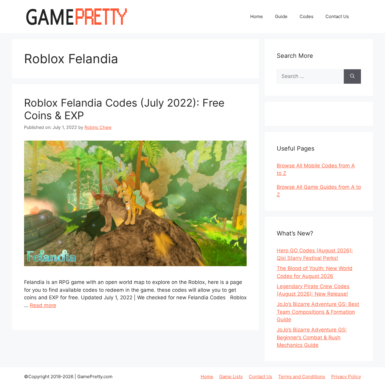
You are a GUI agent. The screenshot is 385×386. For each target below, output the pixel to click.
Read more (43, 305)
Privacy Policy (346, 376)
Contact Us (337, 16)
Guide (281, 16)
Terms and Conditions (301, 376)
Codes (306, 16)
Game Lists (231, 376)
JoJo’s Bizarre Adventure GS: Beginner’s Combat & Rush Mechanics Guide (312, 337)
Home (256, 16)
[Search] (352, 76)
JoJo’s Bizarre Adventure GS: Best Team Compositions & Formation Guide (318, 311)
